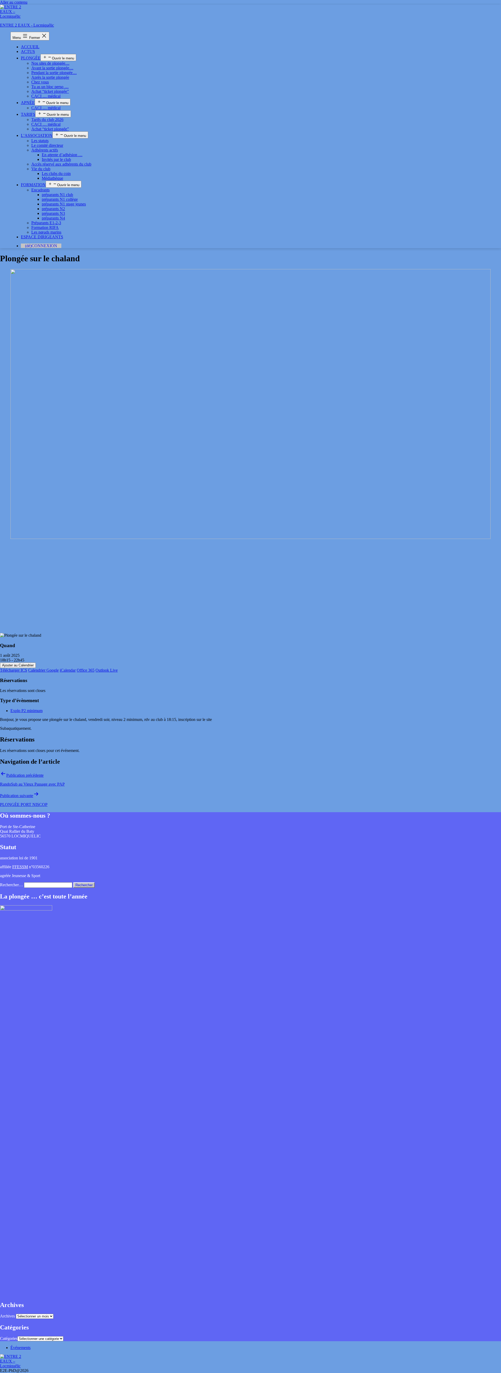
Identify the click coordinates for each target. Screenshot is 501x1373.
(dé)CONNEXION (41, 246)
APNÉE (28, 102)
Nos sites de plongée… (50, 63)
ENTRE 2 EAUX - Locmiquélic (27, 25)
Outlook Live (107, 670)
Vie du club (40, 169)
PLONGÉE (30, 58)
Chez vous (40, 82)
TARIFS (28, 114)
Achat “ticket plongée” (50, 91)
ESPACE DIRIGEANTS (42, 237)
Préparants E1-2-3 (46, 223)
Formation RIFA (45, 227)
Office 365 (85, 670)
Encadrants (40, 190)
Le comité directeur (47, 145)
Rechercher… (11, 885)
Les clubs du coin (56, 173)
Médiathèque (52, 178)
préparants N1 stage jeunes (64, 204)
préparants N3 (53, 213)
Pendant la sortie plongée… (54, 72)
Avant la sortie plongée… (52, 68)
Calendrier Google (43, 670)
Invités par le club (56, 159)
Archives (7, 1316)
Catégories (8, 1338)
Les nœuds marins (46, 232)
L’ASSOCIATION (36, 135)
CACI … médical (46, 96)
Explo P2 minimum (26, 710)
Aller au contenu (13, 2)
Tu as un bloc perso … (50, 86)
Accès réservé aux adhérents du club (61, 164)
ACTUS (28, 51)
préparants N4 (53, 218)
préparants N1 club (57, 194)
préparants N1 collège (60, 199)
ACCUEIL (30, 47)
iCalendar (68, 670)
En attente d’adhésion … (62, 155)
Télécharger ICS (13, 670)
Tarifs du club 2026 (47, 119)
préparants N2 (53, 208)
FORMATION (33, 185)
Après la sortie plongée (50, 77)
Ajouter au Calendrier (18, 665)
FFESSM (20, 867)
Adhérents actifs (44, 150)
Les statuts (40, 140)
